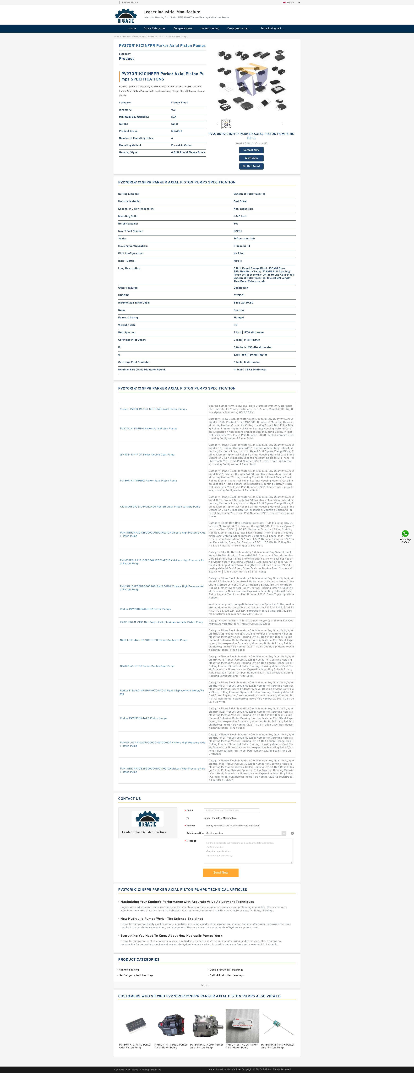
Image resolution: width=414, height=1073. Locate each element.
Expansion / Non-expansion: (136, 209)
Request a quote (130, 2)
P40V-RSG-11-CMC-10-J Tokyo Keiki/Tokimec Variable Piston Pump (161, 622)
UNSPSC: (124, 295)
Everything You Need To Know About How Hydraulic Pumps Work (171, 936)
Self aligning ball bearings (275, 28)
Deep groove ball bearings (241, 28)
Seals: (122, 238)
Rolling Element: (128, 194)
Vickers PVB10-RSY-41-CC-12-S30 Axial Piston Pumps (153, 409)
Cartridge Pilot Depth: (132, 340)
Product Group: (128, 131)
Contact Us (132, 1069)
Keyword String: (128, 317)
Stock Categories (154, 28)
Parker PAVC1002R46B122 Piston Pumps (145, 609)
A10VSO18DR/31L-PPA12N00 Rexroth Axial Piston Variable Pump (160, 506)
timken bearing (210, 28)
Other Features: (128, 288)
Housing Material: (129, 201)
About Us (119, 1069)
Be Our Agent (251, 166)
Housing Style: (128, 152)
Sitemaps (156, 1069)
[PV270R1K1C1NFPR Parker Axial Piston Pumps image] (251, 79)
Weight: (124, 124)
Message (190, 841)
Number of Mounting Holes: (136, 138)
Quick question (195, 833)
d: (119, 355)
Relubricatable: (128, 223)
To (187, 818)
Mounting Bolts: (128, 216)
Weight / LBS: (127, 325)
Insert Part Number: (131, 231)
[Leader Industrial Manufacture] (126, 15)
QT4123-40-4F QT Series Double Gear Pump (147, 454)
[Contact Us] (405, 536)
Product (137, 37)
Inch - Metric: (126, 261)
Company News (183, 28)
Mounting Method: (130, 145)
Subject (190, 825)
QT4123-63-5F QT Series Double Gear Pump (147, 666)
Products (126, 37)
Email (189, 810)
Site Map (145, 1069)
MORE (205, 985)
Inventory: (125, 110)
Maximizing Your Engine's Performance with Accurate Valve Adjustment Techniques (187, 902)
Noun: (121, 310)
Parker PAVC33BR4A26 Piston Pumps (143, 718)
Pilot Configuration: (130, 253)
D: (119, 347)
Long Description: (129, 268)
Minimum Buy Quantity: (134, 117)
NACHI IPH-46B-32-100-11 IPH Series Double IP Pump (153, 640)
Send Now (220, 873)
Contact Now (251, 150)
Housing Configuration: (133, 246)
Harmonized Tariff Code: (134, 302)
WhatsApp (251, 158)
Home (132, 28)
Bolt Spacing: (126, 332)
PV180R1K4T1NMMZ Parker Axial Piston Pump (148, 480)
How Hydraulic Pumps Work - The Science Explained (161, 919)
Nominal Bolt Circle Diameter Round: (142, 369)
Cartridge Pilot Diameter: (134, 362)
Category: (125, 102)
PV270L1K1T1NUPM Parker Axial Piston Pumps (148, 428)
